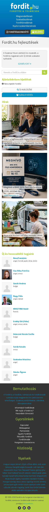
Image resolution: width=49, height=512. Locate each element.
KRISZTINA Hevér (21, 308)
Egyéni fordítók (24, 433)
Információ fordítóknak (24, 407)
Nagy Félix (18, 296)
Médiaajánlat (24, 427)
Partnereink (24, 430)
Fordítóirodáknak (24, 22)
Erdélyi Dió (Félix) (21, 321)
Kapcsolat (24, 425)
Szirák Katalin (19, 346)
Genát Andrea (19, 283)
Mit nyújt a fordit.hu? (25, 410)
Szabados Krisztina (22, 359)
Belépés (38, 31)
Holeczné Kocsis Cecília (23, 334)
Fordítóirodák (24, 439)
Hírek (5, 102)
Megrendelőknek (24, 16)
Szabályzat (24, 63)
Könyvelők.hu (28, 503)
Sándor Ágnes (19, 372)
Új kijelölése (25, 89)
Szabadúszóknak (24, 19)
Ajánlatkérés (25, 94)
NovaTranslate (20, 258)
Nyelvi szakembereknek (24, 26)
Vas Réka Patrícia (21, 270)
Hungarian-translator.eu (24, 442)
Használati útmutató (25, 413)
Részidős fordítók (24, 436)
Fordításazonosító (18, 31)
